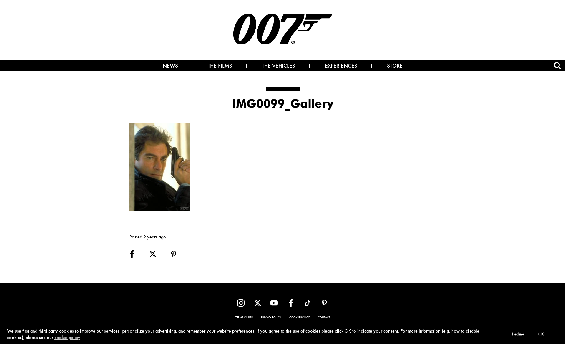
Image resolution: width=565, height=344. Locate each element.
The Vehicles (278, 66)
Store (395, 66)
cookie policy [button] (67, 337)
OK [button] (541, 335)
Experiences (341, 66)
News (170, 66)
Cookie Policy (299, 317)
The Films (220, 66)
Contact (324, 317)
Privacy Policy (271, 317)
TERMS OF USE (244, 317)
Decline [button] (518, 335)
